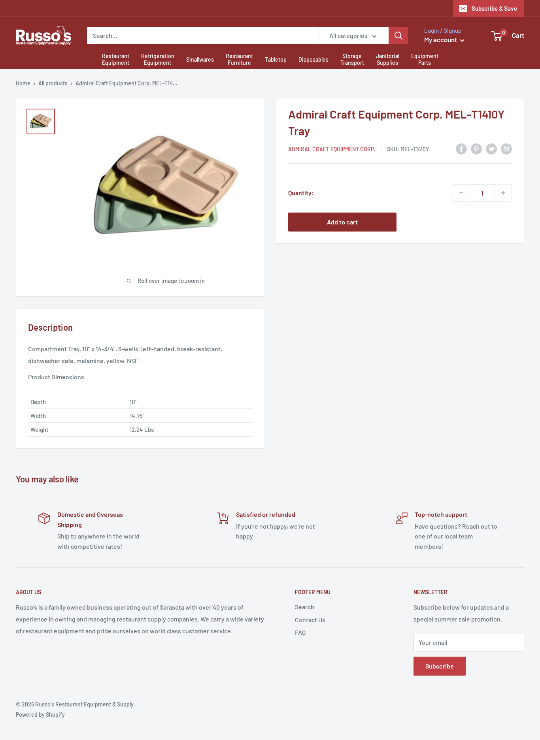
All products (53, 83)
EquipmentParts (424, 59)
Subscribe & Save (494, 8)
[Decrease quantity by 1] (461, 193)
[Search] (398, 35)
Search (304, 606)
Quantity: (301, 192)
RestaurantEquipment (115, 59)
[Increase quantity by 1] (503, 193)
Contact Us (310, 619)
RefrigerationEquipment (157, 59)
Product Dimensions (56, 376)
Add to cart (342, 222)
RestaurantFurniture (239, 59)
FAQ (300, 632)
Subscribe (439, 666)
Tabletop (276, 59)
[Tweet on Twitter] (491, 148)
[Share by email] (506, 148)
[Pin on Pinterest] (476, 148)
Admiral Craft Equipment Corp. (332, 149)
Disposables (313, 59)
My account (441, 39)
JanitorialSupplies (387, 59)
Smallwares (200, 59)
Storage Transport (352, 59)
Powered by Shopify (40, 714)
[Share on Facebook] (461, 148)
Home (23, 83)
